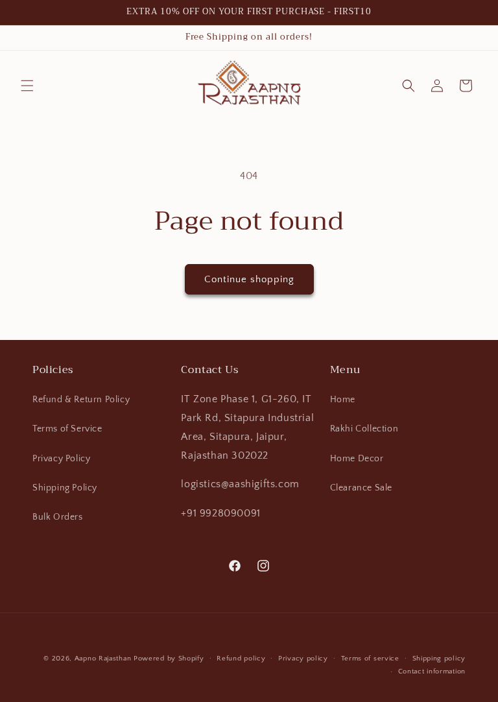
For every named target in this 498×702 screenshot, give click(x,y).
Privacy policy (303, 658)
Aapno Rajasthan (103, 658)
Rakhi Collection (364, 429)
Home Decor (357, 459)
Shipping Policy (64, 488)
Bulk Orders (57, 517)
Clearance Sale (361, 488)
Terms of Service (67, 429)
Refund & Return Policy (81, 399)
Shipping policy (439, 658)
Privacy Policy (61, 459)
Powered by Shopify (169, 658)
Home (342, 399)
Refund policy (241, 658)
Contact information (432, 671)
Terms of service (370, 658)
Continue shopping (249, 279)
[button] (27, 85)
